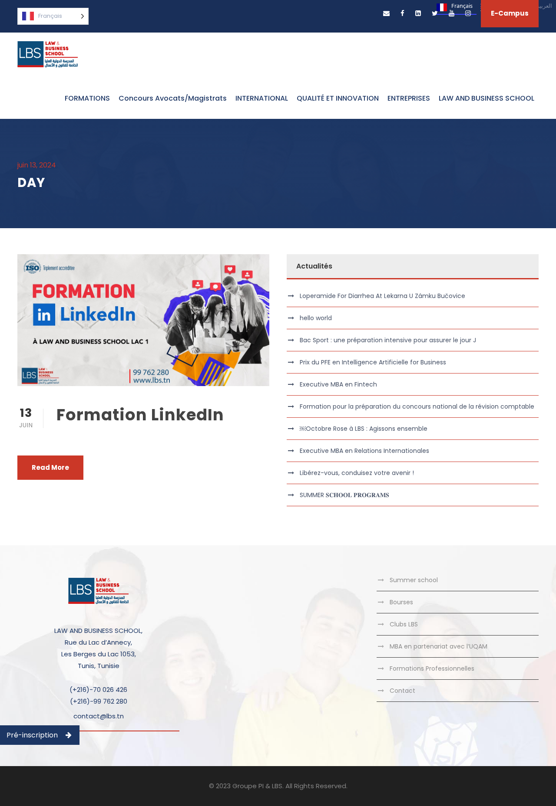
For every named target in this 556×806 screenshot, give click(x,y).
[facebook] (402, 13)
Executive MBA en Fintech (338, 384)
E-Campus (510, 13)
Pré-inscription (32, 735)
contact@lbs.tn (98, 716)
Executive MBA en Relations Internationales (364, 450)
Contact (402, 690)
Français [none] (462, 6)
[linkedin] (418, 13)
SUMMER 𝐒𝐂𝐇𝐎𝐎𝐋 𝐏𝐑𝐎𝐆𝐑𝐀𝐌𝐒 (344, 495)
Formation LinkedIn (140, 414)
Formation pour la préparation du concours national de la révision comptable (417, 406)
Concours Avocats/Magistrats (173, 98)
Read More (50, 467)
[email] (386, 13)
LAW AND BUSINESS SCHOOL (486, 98)
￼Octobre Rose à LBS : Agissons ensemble (363, 428)
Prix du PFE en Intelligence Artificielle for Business (373, 362)
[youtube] (451, 13)
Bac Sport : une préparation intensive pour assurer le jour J (388, 340)
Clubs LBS (404, 624)
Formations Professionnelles (432, 668)
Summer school (414, 580)
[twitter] (435, 13)
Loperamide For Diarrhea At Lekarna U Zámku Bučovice (382, 296)
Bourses (401, 602)
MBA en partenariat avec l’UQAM (438, 646)
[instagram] (468, 13)
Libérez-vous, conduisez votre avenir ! (357, 473)
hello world (316, 318)
